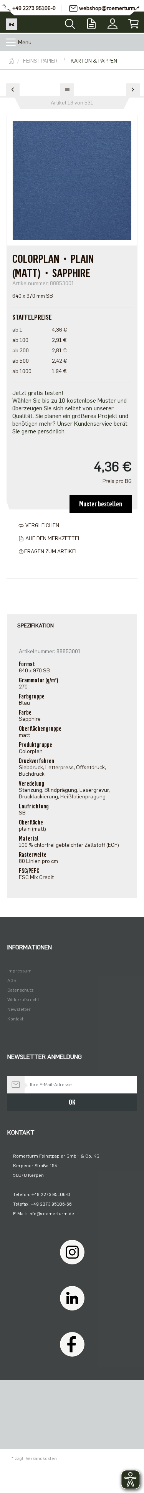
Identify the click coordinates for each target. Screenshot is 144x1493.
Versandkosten (41, 1458)
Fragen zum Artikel (51, 551)
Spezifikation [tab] (35, 625)
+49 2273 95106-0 (34, 8)
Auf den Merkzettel (52, 538)
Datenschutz (20, 990)
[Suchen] (70, 22)
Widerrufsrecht (23, 999)
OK (72, 1102)
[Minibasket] (133, 22)
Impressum (19, 971)
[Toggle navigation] (11, 42)
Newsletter (19, 1009)
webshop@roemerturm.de (110, 8)
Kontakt (15, 1019)
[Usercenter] (112, 22)
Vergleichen (41, 525)
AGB (12, 980)
